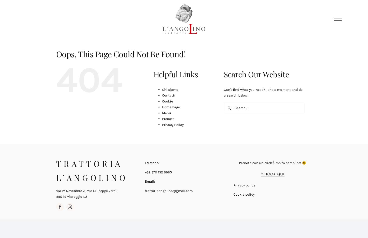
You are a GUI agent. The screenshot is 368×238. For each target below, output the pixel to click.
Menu (166, 113)
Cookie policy (243, 194)
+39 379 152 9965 (158, 172)
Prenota (168, 119)
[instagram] (70, 207)
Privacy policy (244, 185)
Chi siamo (170, 90)
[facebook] (60, 207)
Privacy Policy (173, 125)
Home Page (171, 107)
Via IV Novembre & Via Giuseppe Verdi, (86, 191)
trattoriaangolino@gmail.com (169, 191)
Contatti (168, 95)
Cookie (167, 101)
